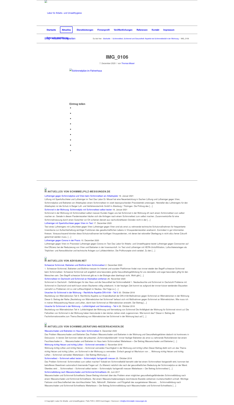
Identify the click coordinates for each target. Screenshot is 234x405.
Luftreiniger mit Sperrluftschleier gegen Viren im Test (69, 223)
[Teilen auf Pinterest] (74, 123)
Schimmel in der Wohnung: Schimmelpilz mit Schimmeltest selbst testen (78, 209)
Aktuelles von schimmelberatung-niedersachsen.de (86, 326)
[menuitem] (51, 30)
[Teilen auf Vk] (74, 139)
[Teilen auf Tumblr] (74, 134)
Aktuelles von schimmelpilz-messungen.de (79, 191)
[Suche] (187, 38)
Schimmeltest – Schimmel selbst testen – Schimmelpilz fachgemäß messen (80, 358)
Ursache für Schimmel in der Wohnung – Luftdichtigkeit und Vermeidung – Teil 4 (81, 306)
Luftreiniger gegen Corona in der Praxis (62, 240)
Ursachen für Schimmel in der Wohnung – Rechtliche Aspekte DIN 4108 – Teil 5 (81, 292)
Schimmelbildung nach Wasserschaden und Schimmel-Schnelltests (76, 371)
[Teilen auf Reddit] (74, 145)
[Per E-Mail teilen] (74, 150)
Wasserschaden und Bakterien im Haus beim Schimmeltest (72, 330)
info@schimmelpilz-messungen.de (133, 401)
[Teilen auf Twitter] (74, 113)
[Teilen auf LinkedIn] (74, 129)
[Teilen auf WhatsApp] (74, 118)
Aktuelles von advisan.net (67, 260)
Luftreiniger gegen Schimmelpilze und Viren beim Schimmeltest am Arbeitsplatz (81, 195)
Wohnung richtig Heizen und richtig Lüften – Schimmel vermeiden (75, 344)
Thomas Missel (128, 63)
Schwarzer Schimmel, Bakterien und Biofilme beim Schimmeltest (75, 264)
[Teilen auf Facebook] (74, 107)
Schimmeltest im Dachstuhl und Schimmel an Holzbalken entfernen (76, 278)
